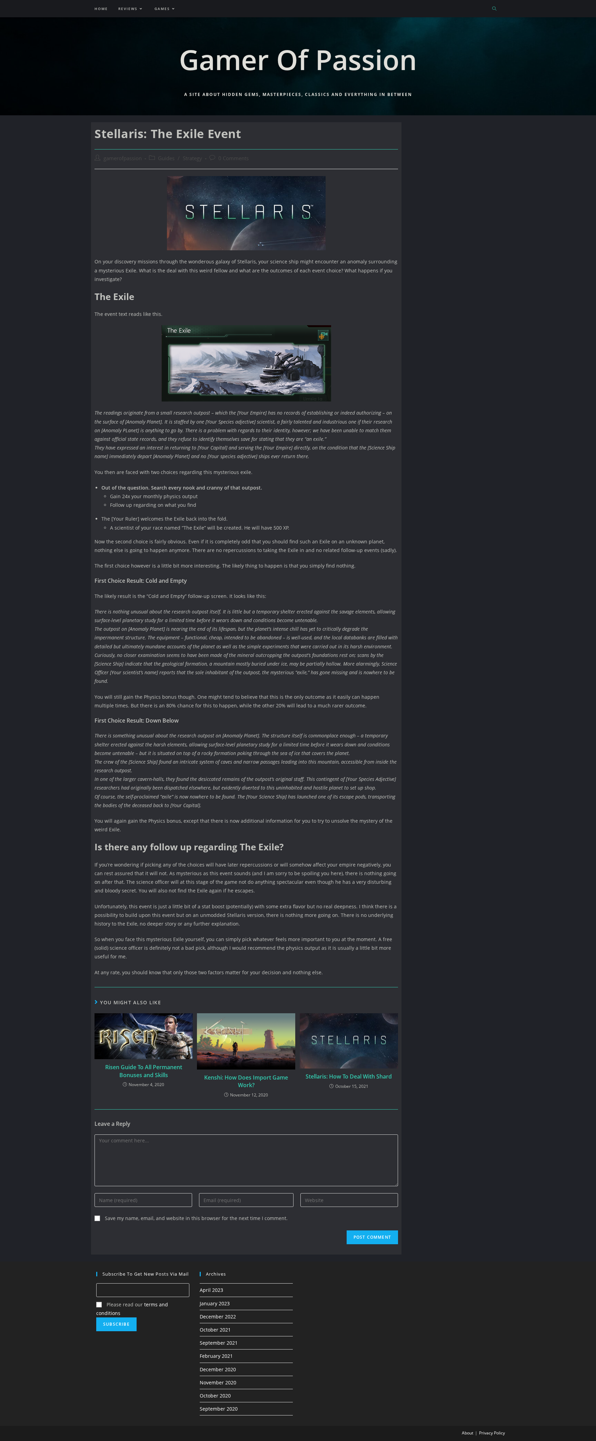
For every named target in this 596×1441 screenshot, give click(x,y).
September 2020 (219, 1408)
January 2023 (215, 1303)
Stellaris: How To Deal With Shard (349, 1076)
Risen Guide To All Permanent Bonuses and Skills (143, 1071)
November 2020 (218, 1382)
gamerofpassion (122, 158)
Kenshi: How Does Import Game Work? (246, 1081)
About (467, 1433)
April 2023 (211, 1290)
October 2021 (215, 1329)
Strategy (192, 158)
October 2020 (215, 1395)
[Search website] (494, 9)
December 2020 (218, 1369)
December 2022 (218, 1316)
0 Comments (233, 158)
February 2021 (216, 1356)
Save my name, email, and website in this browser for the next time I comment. (196, 1218)
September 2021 (219, 1343)
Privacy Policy (492, 1433)
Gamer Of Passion (298, 59)
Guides (166, 158)
